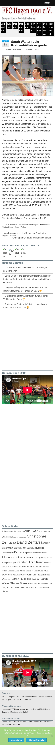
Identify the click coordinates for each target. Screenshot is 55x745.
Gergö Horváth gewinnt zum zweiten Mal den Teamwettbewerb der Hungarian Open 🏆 (25, 289)
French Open (25, 558)
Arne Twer (31, 531)
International (51, 29)
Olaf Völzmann (29, 574)
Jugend (27, 25)
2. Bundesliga (7, 531)
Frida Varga (36, 557)
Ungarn (5, 587)
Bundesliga (7, 537)
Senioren (33, 27)
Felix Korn (43, 553)
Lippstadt (45, 225)
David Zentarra (11, 225)
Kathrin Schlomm (17, 566)
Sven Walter (34, 583)
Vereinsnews (39, 29)
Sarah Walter (20, 227)
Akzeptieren (16, 740)
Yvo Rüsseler (44, 588)
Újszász (5, 591)
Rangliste (41, 575)
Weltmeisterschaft (29, 587)
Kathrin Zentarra (34, 567)
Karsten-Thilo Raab (12, 50)
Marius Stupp (7, 227)
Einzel (9, 25)
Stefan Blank (19, 583)
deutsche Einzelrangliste (29, 225)
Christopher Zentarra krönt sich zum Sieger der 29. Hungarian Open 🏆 (26, 297)
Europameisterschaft (31, 553)
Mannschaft (21, 27)
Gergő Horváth (47, 558)
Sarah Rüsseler (21, 578)
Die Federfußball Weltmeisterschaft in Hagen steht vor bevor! (25, 269)
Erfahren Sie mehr (36, 740)
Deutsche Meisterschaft (24, 548)
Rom (9, 579)
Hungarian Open (9, 562)
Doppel (15, 25)
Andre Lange (19, 531)
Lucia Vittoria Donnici (23, 571)
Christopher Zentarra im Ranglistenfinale (31, 238)
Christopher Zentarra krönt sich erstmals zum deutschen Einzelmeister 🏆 (25, 306)
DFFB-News (45, 29)
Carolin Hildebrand (19, 537)
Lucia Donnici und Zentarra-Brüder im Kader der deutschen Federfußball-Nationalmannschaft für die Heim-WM (27, 279)
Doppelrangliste (8, 553)
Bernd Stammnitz (44, 531)
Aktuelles (3, 27)
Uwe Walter (15, 587)
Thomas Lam (46, 584)
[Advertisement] (27, 339)
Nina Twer (17, 575)
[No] (51, 736)
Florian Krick (11, 557)
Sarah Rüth (36, 579)
